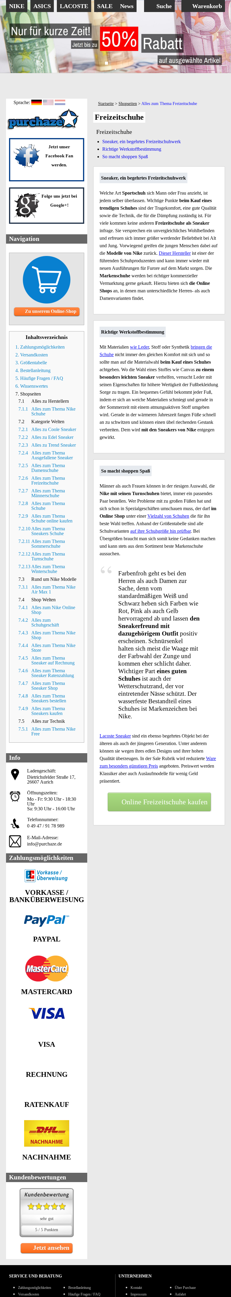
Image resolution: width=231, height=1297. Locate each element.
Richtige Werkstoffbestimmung (131, 149)
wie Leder (139, 347)
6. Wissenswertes (31, 386)
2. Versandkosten (31, 354)
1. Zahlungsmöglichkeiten (40, 347)
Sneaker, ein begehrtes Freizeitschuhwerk (141, 141)
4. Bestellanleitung (33, 370)
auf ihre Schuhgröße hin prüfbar (160, 531)
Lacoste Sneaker (115, 735)
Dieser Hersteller (175, 253)
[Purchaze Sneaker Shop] (43, 129)
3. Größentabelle (31, 362)
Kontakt (136, 1288)
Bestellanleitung (79, 1288)
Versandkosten (28, 1294)
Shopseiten (128, 103)
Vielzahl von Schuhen (168, 516)
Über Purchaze (185, 1288)
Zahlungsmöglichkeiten (34, 1288)
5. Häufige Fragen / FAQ (39, 378)
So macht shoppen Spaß (125, 156)
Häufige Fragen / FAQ (84, 1294)
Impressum (138, 1294)
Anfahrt (180, 1294)
